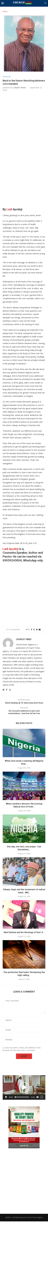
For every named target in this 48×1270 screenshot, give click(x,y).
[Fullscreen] (42, 1097)
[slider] (22, 1097)
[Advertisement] (24, 121)
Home (5, 11)
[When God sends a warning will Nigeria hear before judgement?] (24, 743)
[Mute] (37, 1097)
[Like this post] (28, 629)
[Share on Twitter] (34, 629)
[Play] (6, 1097)
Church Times (20, 87)
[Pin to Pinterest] (37, 629)
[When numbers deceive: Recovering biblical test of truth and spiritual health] (24, 786)
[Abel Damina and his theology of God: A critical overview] (24, 914)
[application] (24, 1087)
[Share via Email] (40, 629)
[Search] (45, 3)
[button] (24, 1087)
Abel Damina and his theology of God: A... (24, 932)
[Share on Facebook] (31, 629)
